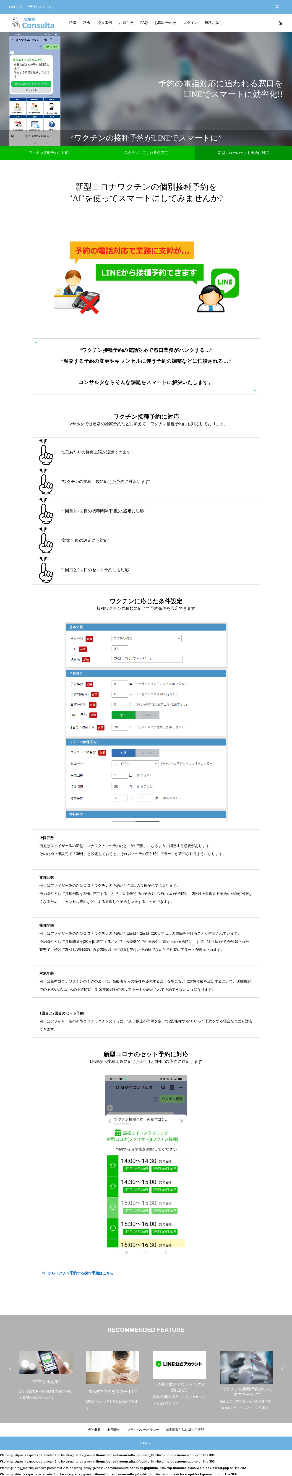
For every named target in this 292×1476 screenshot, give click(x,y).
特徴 (72, 23)
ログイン (190, 23)
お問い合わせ (165, 23)
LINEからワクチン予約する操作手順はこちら (76, 1273)
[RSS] (280, 23)
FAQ (144, 23)
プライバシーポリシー (143, 1430)
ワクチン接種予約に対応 (49, 153)
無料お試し (214, 23)
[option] (46, 1372)
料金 (87, 23)
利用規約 (113, 1430)
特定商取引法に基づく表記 (185, 1430)
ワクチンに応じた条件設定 (146, 153)
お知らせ (126, 23)
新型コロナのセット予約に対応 (243, 153)
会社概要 (94, 1430)
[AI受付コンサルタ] (31, 23)
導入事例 (104, 23)
